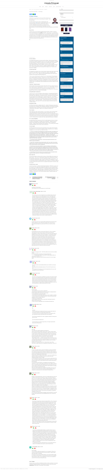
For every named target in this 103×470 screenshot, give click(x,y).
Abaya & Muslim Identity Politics (66, 40)
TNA (36, 22)
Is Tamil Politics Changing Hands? (66, 91)
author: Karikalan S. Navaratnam (38, 9)
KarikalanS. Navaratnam (33, 16)
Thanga (33, 346)
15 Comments (45, 9)
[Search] (61, 9)
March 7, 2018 (31, 9)
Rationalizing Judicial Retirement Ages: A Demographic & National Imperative (66, 75)
